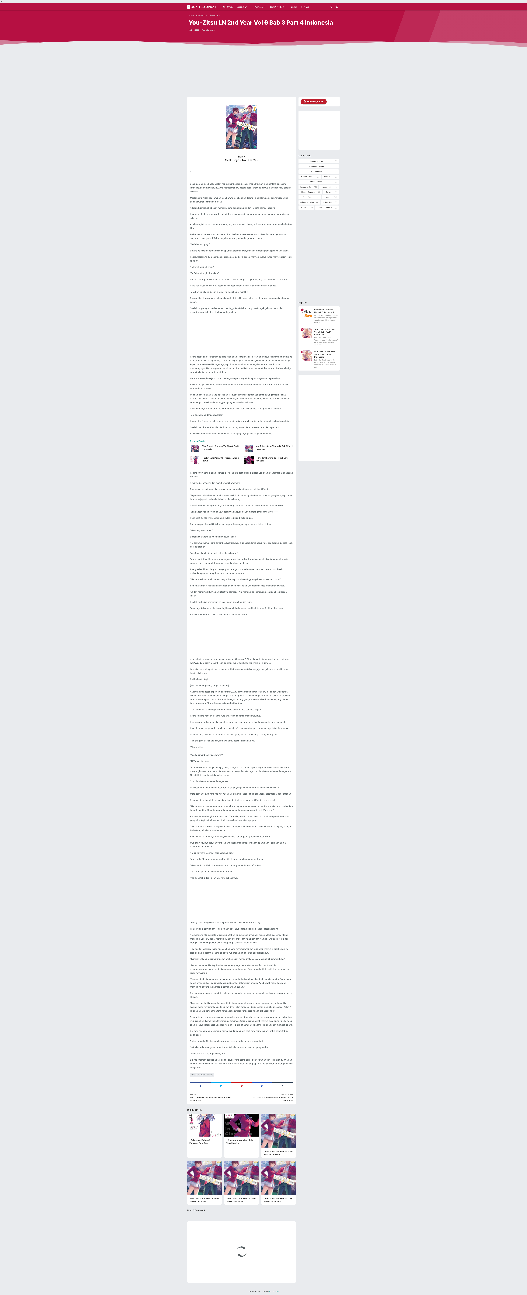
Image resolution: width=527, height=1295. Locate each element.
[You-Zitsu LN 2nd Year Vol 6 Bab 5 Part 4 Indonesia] (278, 1178)
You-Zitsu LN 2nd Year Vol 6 (202, 1075)
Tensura (304, 207)
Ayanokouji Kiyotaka (316, 166)
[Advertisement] (263, 73)
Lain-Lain (305, 7)
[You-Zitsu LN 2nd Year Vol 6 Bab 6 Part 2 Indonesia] (195, 448)
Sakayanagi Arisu (307, 202)
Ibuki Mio (327, 177)
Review (328, 192)
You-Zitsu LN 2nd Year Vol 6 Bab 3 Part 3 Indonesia (272, 1099)
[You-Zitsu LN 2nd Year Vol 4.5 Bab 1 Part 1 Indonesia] (307, 333)
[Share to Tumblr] (282, 1085)
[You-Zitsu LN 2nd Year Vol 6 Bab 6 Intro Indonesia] (278, 1131)
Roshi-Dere (307, 197)
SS (327, 197)
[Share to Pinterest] (241, 1085)
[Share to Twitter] (221, 1085)
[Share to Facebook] (200, 1085)
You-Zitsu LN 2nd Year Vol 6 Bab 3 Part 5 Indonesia (211, 1099)
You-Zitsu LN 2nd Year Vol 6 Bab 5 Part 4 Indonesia (278, 1200)
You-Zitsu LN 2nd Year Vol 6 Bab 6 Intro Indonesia (278, 1153)
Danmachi (258, 7)
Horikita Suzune (307, 177)
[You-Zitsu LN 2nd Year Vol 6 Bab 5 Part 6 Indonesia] (204, 1178)
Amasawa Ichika (316, 161)
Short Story (228, 7)
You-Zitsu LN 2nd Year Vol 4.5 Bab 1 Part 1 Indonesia (324, 332)
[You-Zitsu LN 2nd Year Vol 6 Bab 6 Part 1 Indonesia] (249, 448)
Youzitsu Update (203, 7)
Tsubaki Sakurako (325, 207)
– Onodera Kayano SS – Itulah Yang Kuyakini (272, 459)
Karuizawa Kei (305, 187)
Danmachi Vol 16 (316, 171)
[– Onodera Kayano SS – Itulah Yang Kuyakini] (249, 460)
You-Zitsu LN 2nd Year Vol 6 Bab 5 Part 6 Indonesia (204, 1200)
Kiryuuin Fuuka (326, 187)
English (294, 7)
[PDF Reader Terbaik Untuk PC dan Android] (307, 313)
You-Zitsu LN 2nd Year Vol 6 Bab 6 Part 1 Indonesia (274, 447)
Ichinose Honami (316, 182)
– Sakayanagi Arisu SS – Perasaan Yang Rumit (220, 459)
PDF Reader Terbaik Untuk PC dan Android (324, 310)
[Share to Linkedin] (262, 1085)
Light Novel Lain (277, 7)
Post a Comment (208, 30)
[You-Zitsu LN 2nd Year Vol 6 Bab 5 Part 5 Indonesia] (241, 1178)
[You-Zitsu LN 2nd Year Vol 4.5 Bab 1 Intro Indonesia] (307, 355)
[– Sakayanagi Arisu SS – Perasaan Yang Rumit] (195, 460)
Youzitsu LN (242, 7)
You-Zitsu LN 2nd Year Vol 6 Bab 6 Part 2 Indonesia (220, 447)
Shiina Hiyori (327, 202)
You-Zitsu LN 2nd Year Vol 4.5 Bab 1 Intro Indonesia (324, 354)
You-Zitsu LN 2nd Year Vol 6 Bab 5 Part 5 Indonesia (241, 1200)
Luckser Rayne (274, 1291)
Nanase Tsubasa (308, 192)
